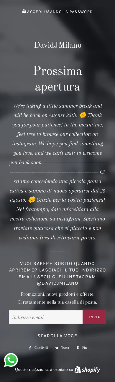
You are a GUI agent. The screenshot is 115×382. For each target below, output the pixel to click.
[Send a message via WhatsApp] (11, 360)
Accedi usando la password (59, 11)
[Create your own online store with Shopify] (87, 369)
